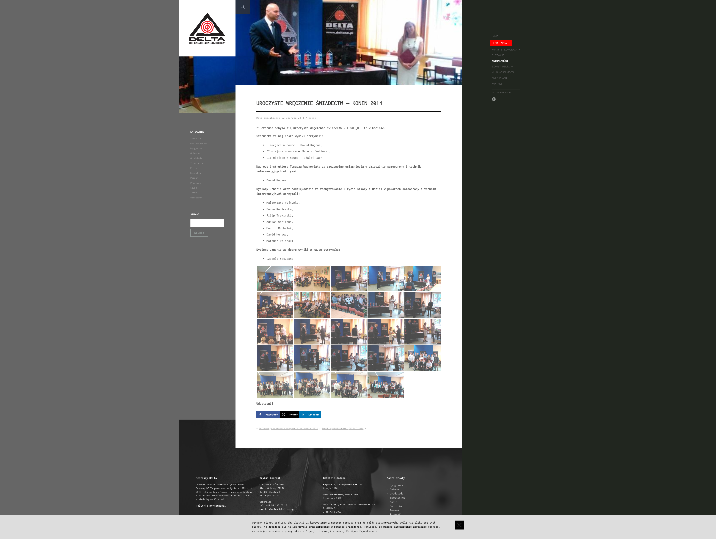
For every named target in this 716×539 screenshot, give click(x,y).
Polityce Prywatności (361, 530)
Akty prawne (500, 77)
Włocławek (196, 197)
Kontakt (497, 83)
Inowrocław (196, 163)
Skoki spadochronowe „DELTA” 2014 (342, 428)
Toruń (193, 192)
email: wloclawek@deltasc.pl (277, 509)
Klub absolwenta (503, 72)
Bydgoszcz (196, 148)
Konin (193, 168)
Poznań (194, 177)
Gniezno (195, 153)
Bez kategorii (198, 143)
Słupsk (194, 187)
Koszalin (195, 173)
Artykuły (195, 138)
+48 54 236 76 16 (276, 505)
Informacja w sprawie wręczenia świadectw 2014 (288, 428)
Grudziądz (196, 158)
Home (495, 36)
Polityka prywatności (211, 505)
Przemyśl (195, 182)
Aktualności (500, 60)
